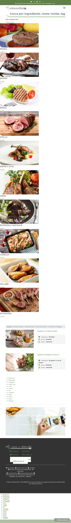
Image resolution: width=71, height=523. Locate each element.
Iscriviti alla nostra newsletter (22, 460)
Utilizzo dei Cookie (26, 473)
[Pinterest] (37, 1)
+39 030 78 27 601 (21, 3)
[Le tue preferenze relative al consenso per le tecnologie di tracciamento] (62, 520)
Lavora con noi (22, 468)
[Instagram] (39, 1)
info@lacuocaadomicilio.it (34, 3)
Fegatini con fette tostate (47, 331)
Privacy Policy (12, 473)
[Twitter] (34, 1)
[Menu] (64, 7)
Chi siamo (10, 468)
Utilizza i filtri (10, 22)
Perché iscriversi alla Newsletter (20, 469)
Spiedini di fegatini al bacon (48, 354)
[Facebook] (31, 1)
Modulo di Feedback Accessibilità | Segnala (22, 475)
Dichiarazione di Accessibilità (16, 475)
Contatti (32, 468)
